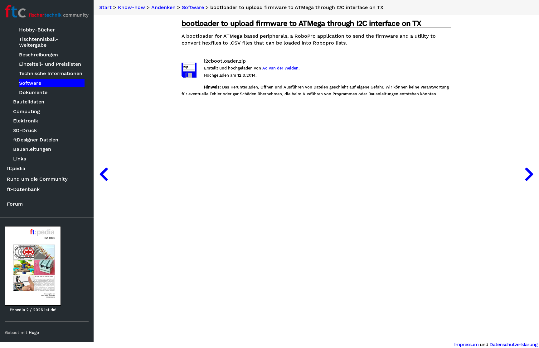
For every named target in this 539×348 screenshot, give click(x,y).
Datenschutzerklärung (513, 344)
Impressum (466, 344)
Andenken (163, 7)
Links (19, 159)
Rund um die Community (37, 179)
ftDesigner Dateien (35, 140)
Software (30, 83)
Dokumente (33, 92)
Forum (15, 204)
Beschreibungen (38, 55)
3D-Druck (25, 130)
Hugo (34, 332)
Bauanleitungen (32, 149)
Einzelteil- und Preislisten (50, 64)
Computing (26, 111)
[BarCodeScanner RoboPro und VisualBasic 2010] (104, 174)
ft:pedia (16, 168)
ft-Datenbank (23, 189)
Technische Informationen (50, 73)
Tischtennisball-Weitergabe (38, 42)
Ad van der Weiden (280, 68)
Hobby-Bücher (37, 30)
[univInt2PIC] (529, 174)
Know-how (131, 7)
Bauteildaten (28, 102)
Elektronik (25, 121)
